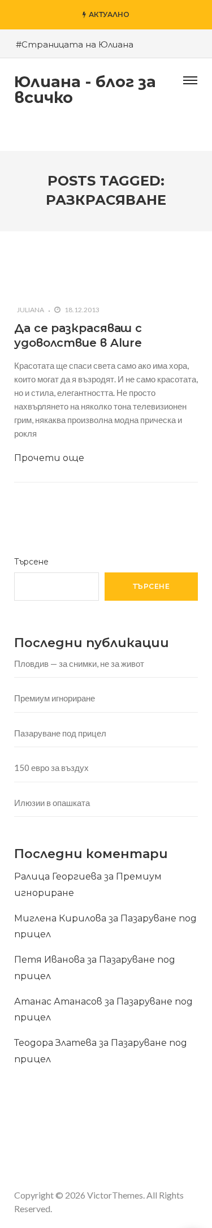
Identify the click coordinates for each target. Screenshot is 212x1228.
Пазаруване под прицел (60, 733)
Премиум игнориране (54, 698)
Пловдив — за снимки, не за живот (79, 663)
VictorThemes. (116, 1195)
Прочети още (49, 458)
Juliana (30, 309)
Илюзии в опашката (52, 803)
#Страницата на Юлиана (74, 44)
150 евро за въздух (51, 767)
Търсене (31, 562)
